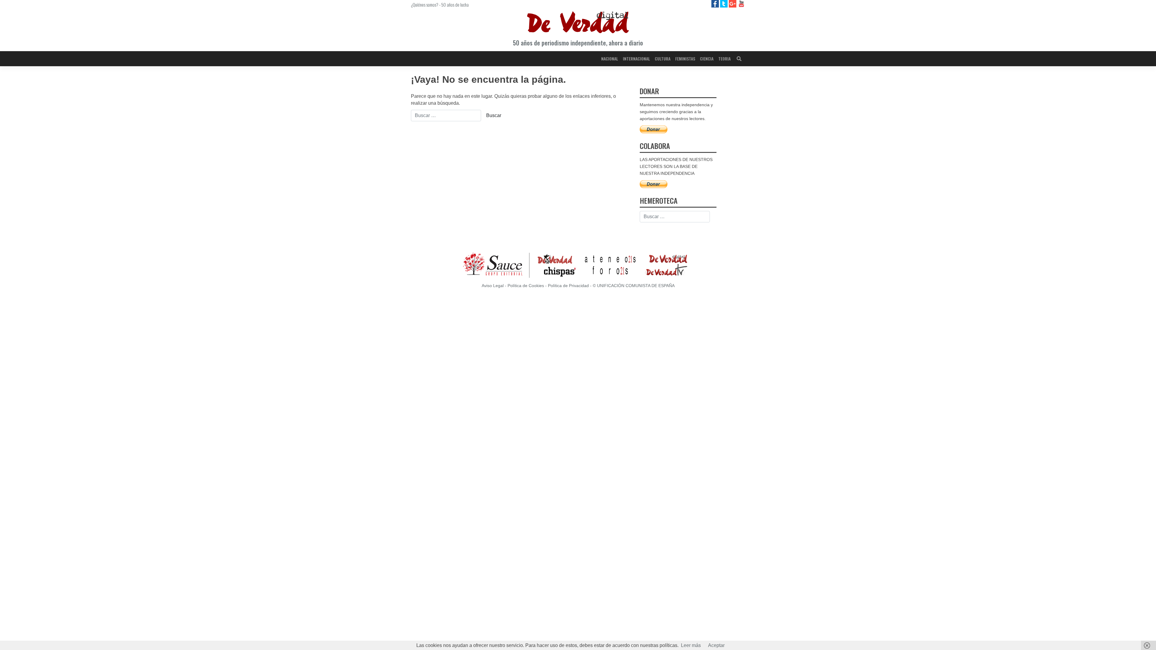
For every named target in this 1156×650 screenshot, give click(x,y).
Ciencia (706, 58)
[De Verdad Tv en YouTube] (741, 3)
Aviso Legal (493, 285)
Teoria (724, 58)
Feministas (685, 58)
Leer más (691, 645)
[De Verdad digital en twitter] (724, 3)
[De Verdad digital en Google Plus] (733, 3)
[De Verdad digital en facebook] (715, 3)
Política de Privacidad (568, 285)
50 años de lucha (455, 4)
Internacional (636, 58)
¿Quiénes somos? (424, 4)
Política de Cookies (526, 285)
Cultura (662, 58)
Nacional (609, 58)
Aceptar (716, 645)
